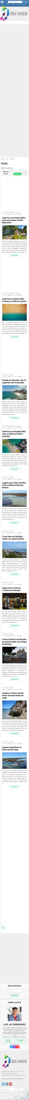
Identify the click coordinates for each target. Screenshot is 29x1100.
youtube (17, 1046)
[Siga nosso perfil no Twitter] (3, 1084)
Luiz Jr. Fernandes (21, 1075)
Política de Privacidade (21, 4)
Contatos (8, 4)
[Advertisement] (14, 193)
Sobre (3, 4)
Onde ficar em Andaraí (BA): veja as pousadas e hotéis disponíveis (14, 220)
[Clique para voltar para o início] (14, 1068)
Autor (3, 1079)
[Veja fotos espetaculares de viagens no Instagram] (6, 1084)
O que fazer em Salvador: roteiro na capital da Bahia (13, 537)
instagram (14, 1046)
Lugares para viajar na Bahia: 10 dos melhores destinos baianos (14, 485)
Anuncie (13, 4)
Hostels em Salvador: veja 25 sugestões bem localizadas (14, 381)
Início (2, 158)
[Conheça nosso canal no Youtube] (10, 1084)
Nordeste (12, 158)
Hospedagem (12, 212)
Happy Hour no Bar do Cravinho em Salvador (11, 589)
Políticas (20, 1079)
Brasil (7, 158)
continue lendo (14, 255)
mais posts (3, 927)
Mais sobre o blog (21, 1040)
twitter (11, 1046)
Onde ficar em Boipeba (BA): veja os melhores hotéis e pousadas (14, 433)
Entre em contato (8, 1040)
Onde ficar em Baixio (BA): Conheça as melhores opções (14, 300)
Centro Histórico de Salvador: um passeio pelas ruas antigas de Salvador (14, 641)
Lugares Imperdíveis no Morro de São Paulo (12, 748)
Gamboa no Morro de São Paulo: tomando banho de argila (13, 695)
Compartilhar (15, 171)
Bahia (3, 212)
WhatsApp (18, 174)
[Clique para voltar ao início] (14, 14)
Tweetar (23, 171)
